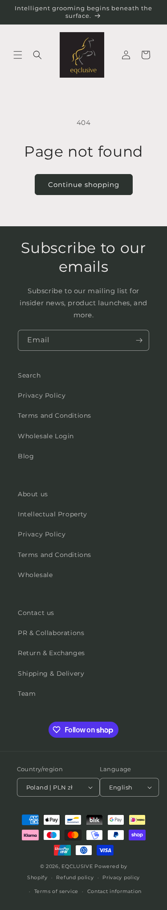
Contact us (36, 613)
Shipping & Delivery (51, 673)
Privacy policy (121, 877)
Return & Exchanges (51, 653)
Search (29, 375)
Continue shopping (83, 184)
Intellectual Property (52, 514)
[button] (18, 55)
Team (27, 694)
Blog (26, 456)
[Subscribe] (139, 340)
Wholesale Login (46, 436)
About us (33, 494)
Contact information (114, 891)
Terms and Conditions (54, 415)
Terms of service (56, 891)
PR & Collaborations (51, 633)
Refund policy (75, 877)
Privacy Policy (41, 395)
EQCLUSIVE (77, 866)
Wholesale (35, 575)
